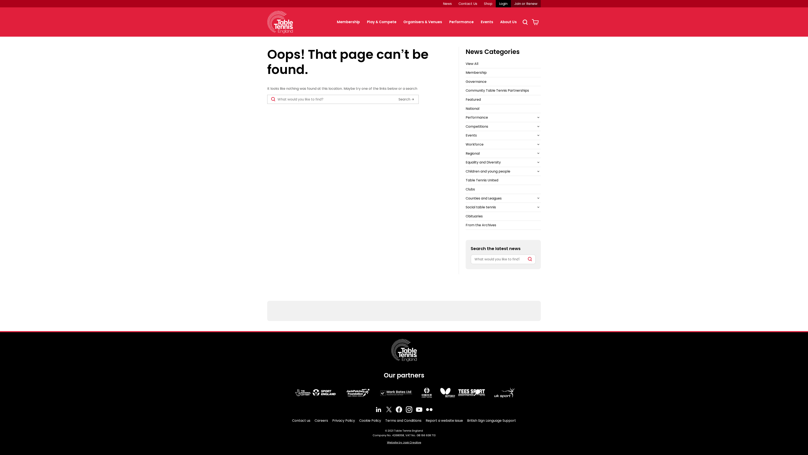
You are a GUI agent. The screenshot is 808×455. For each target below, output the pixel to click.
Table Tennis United (482, 180)
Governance (476, 81)
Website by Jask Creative (404, 442)
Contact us (301, 420)
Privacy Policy (343, 420)
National (472, 108)
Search (525, 22)
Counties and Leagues (484, 198)
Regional (473, 153)
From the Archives (481, 225)
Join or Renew (525, 3)
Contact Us (467, 3)
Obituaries (474, 216)
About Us (508, 21)
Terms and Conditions (403, 420)
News (447, 3)
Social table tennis (481, 207)
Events (487, 21)
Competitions (477, 126)
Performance (461, 21)
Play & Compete (381, 21)
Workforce (475, 144)
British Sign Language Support (491, 420)
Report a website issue (444, 420)
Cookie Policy (370, 420)
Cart (535, 22)
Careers (321, 420)
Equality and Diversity (483, 162)
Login (503, 3)
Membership (348, 21)
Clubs (470, 189)
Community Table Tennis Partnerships (497, 90)
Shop (488, 3)
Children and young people (488, 171)
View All (472, 63)
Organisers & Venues (422, 21)
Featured (473, 99)
